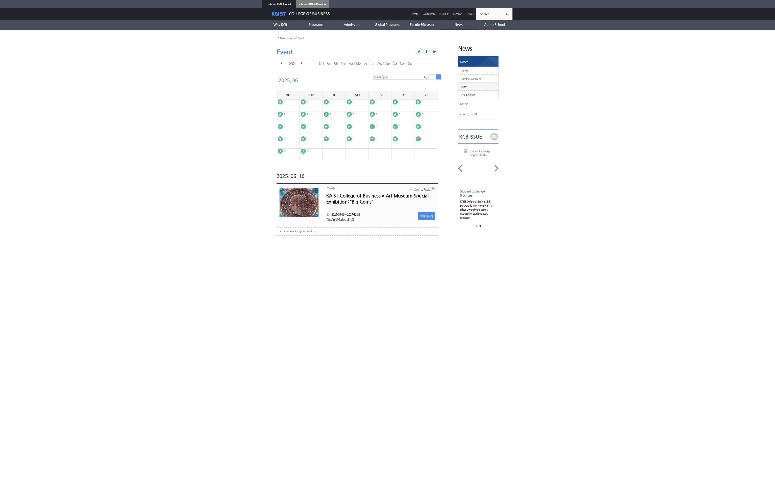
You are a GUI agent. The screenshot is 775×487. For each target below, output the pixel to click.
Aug (379, 63)
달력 (438, 76)
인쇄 (434, 51)
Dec (410, 63)
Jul (373, 63)
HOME (415, 13)
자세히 (426, 216)
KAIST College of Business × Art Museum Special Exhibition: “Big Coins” (377, 199)
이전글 (460, 168)
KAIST (470, 13)
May (358, 63)
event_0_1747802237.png (433, 190)
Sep (387, 63)
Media (464, 104)
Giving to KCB (468, 114)
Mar (343, 63)
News (283, 38)
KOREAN (457, 13)
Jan (328, 63)
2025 (291, 63)
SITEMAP (443, 13)
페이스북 (426, 51)
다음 (302, 63)
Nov (402, 63)
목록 (432, 76)
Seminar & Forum (471, 78)
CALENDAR (429, 13)
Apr (351, 63)
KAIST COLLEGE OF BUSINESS (304, 14)
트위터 (419, 51)
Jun (366, 63)
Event (301, 38)
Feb (336, 63)
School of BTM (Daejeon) (312, 4)
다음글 (496, 168)
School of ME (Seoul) (279, 4)
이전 (281, 63)
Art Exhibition (468, 94)
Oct (395, 63)
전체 (321, 63)
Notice (292, 38)
